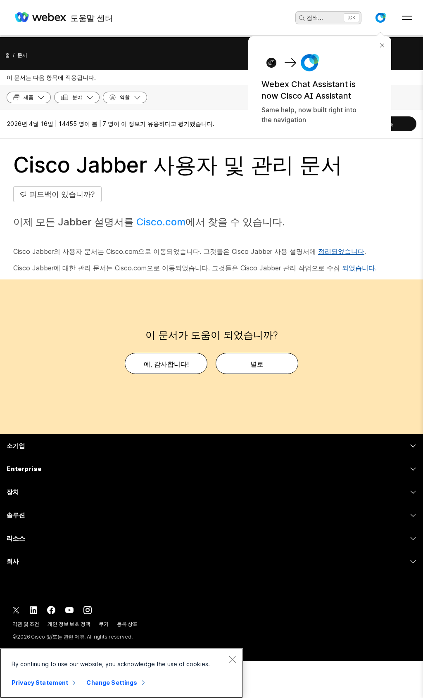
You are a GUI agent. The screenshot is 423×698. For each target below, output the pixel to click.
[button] (380, 17)
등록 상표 (127, 624)
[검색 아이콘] (302, 18)
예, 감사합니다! (166, 364)
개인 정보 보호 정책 (69, 624)
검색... (315, 17)
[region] (121, 673)
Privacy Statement (40, 682)
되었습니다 (358, 268)
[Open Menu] (407, 17)
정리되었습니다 (341, 251)
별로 (257, 364)
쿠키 (104, 624)
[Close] (232, 659)
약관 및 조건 (25, 624)
